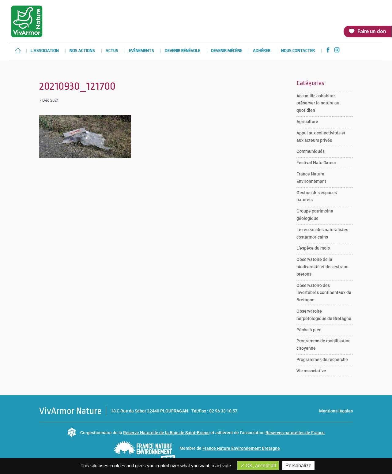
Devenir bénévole (182, 51)
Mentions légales (336, 410)
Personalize (298, 465)
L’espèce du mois (313, 248)
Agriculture (307, 121)
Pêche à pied (309, 329)
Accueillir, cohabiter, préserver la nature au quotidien (317, 103)
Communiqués (310, 151)
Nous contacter (298, 51)
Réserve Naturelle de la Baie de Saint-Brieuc (166, 432)
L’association (45, 51)
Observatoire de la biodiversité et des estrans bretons (322, 266)
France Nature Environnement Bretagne (241, 448)
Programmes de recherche (322, 359)
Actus (112, 51)
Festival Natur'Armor (316, 162)
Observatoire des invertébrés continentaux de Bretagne (323, 293)
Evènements (141, 51)
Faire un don (371, 31)
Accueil (18, 50)
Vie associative (311, 370)
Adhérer (261, 51)
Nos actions (82, 51)
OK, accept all (260, 465)
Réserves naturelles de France (295, 432)
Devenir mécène (226, 51)
